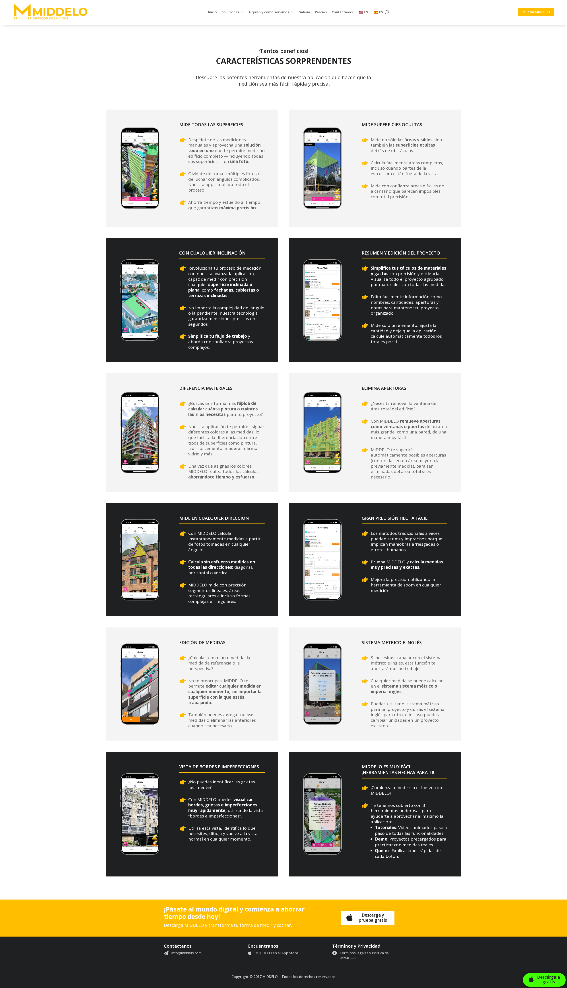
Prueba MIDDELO (536, 12)
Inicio (212, 12)
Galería (304, 12)
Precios (321, 12)
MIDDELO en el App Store (276, 953)
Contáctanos (342, 12)
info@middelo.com (186, 953)
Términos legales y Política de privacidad (364, 955)
